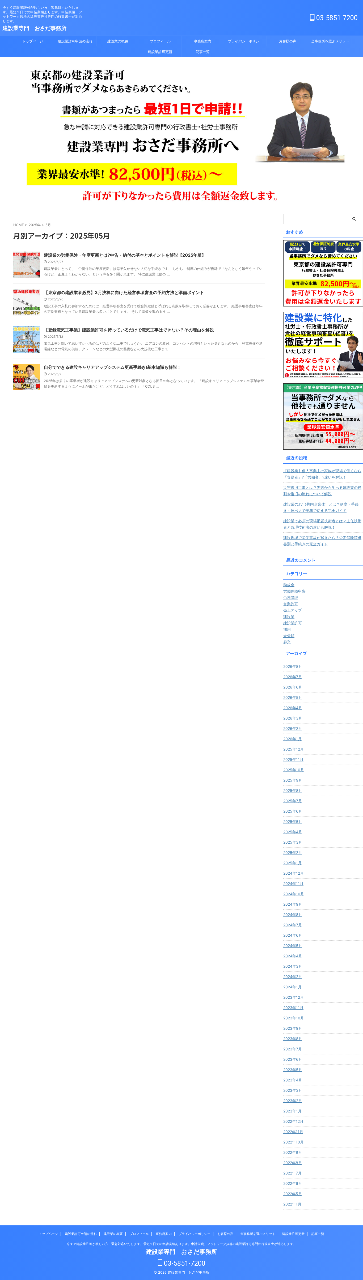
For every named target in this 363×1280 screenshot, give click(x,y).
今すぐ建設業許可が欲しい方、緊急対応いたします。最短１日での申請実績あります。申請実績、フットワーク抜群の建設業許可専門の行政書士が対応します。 (181, 1244)
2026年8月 (292, 666)
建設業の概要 (117, 41)
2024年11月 (293, 883)
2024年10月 (293, 894)
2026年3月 (292, 718)
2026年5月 (292, 697)
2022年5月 (292, 1193)
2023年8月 (292, 1038)
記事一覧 (203, 52)
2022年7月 (292, 1173)
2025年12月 (293, 749)
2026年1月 (292, 739)
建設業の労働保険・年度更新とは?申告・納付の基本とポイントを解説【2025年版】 (125, 255)
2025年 (35, 225)
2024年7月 (292, 925)
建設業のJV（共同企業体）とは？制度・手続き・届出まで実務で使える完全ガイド (320, 507)
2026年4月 (292, 707)
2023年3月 (292, 1090)
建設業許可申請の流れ (75, 41)
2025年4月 (292, 832)
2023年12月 (293, 997)
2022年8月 (292, 1162)
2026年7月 (292, 676)
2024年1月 (292, 987)
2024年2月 (292, 976)
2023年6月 (292, 1059)
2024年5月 (292, 945)
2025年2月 (292, 852)
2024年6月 (292, 935)
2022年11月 (293, 1131)
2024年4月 (292, 956)
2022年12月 (293, 1121)
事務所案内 (202, 41)
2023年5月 (292, 1069)
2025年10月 (293, 770)
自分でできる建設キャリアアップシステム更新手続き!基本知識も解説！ (112, 367)
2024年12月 (293, 873)
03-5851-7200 (336, 18)
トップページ (32, 41)
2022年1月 (292, 1204)
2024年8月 (292, 914)
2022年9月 (292, 1152)
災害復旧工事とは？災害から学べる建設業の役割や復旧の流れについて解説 (322, 490)
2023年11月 (293, 1007)
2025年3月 (292, 842)
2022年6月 (292, 1183)
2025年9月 (292, 780)
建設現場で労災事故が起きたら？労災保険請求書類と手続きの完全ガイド (322, 540)
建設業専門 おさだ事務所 (34, 28)
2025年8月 (292, 790)
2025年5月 (292, 821)
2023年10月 (293, 1018)
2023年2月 (292, 1100)
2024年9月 (292, 904)
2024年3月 (292, 966)
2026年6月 (292, 687)
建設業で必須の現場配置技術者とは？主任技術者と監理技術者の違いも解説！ (322, 524)
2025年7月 (292, 801)
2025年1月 (292, 863)
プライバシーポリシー (245, 41)
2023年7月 (292, 1049)
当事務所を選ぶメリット (330, 41)
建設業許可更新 (160, 52)
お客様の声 (287, 41)
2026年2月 (292, 728)
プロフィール (160, 41)
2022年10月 (293, 1142)
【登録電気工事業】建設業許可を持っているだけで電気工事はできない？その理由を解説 (129, 329)
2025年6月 (292, 811)
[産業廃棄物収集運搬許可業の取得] (323, 416)
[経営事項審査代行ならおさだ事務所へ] (323, 345)
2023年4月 (292, 1080)
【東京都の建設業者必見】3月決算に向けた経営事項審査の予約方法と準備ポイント (124, 292)
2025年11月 (293, 759)
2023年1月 (292, 1111)
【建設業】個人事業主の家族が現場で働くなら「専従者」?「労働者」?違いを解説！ (322, 473)
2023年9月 (292, 1028)
